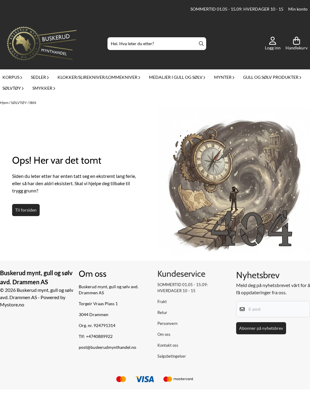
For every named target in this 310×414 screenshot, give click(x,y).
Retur (162, 312)
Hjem (4, 102)
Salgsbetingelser (171, 356)
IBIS (32, 102)
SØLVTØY (19, 102)
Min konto (298, 9)
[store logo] (42, 44)
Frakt (162, 301)
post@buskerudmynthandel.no (107, 347)
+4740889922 (99, 336)
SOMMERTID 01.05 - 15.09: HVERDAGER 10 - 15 (236, 9)
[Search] (201, 43)
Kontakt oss (167, 345)
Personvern (167, 323)
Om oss (163, 334)
